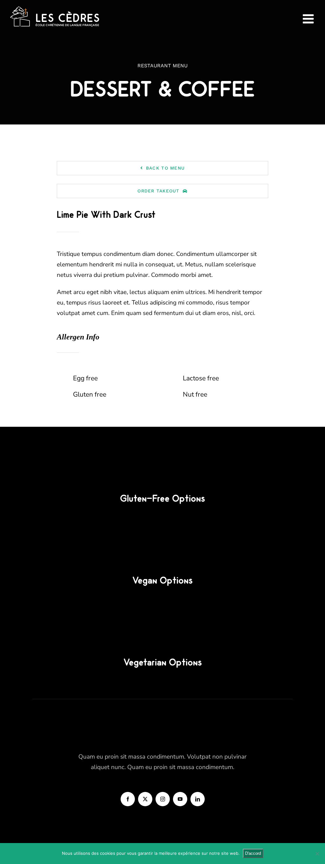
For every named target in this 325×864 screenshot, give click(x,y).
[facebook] (128, 799)
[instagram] (163, 799)
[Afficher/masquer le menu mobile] (309, 18)
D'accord (253, 853)
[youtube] (180, 799)
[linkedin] (197, 799)
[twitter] (145, 799)
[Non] (317, 853)
